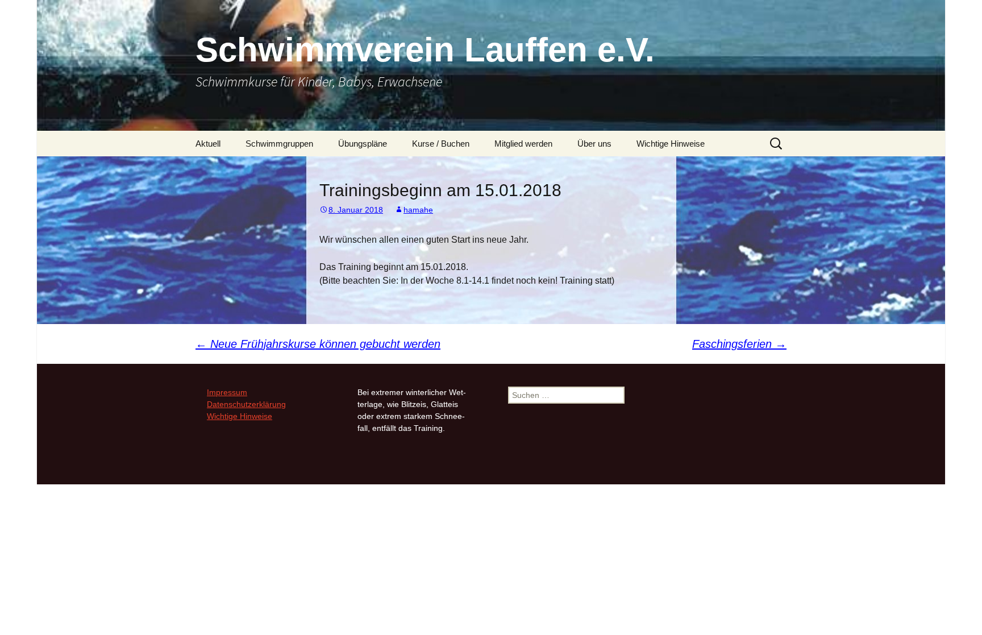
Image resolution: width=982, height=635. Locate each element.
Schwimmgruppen (279, 143)
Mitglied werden (523, 143)
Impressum (227, 392)
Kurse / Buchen (440, 143)
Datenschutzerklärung (246, 404)
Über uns (594, 143)
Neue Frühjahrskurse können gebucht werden (317, 344)
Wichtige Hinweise (670, 143)
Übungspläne (362, 143)
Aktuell (207, 143)
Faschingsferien (739, 344)
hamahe (418, 209)
